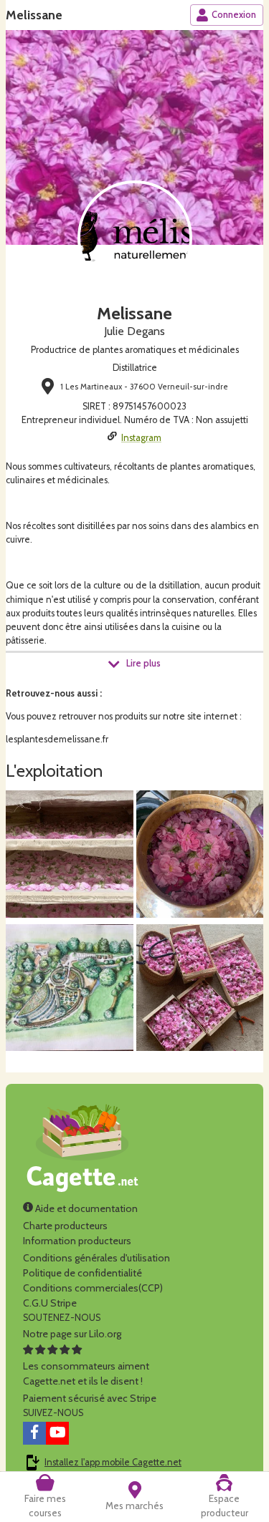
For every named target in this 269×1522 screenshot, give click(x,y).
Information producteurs (77, 1240)
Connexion (234, 14)
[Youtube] (57, 1433)
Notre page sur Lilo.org (72, 1333)
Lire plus (143, 663)
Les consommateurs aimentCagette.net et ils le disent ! (86, 1373)
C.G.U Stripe (50, 1302)
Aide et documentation (85, 1208)
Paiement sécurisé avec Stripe (89, 1398)
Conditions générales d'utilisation (96, 1257)
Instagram (141, 437)
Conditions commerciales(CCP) (93, 1287)
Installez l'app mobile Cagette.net (112, 1462)
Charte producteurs (65, 1225)
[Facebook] (34, 1433)
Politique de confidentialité (82, 1272)
